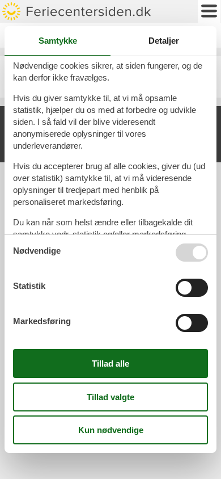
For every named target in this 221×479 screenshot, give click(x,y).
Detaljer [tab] (163, 40)
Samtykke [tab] (58, 40)
